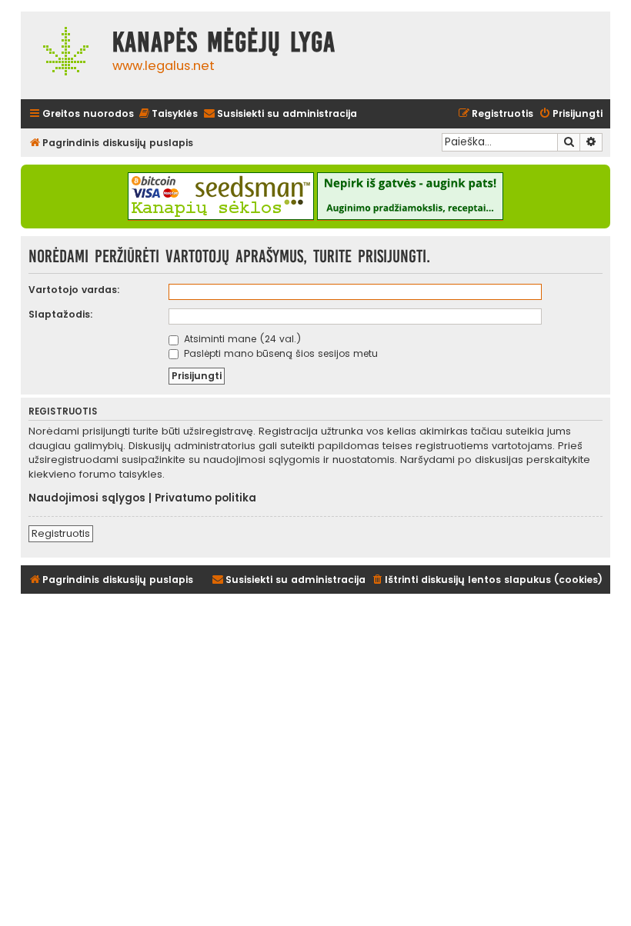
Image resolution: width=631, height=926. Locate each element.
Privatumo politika (205, 498)
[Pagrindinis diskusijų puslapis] (63, 55)
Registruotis (61, 533)
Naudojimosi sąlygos (86, 498)
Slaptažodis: (60, 314)
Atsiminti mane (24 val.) (241, 338)
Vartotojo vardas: (74, 289)
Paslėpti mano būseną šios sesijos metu (279, 353)
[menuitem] (168, 114)
